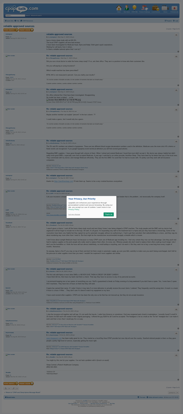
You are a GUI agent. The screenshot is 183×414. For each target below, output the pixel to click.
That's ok (108, 214)
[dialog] (91, 207)
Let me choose (74, 214)
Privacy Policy (73, 209)
